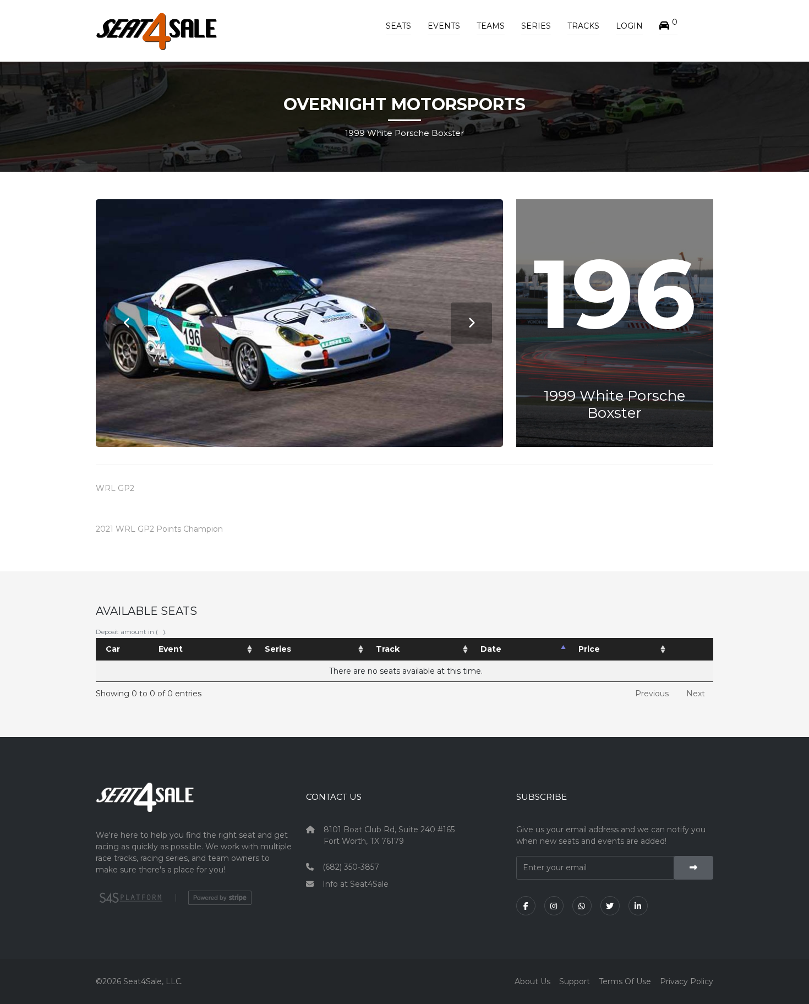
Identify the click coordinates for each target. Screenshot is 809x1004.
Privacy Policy (686, 981)
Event (170, 649)
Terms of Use (625, 981)
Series (536, 26)
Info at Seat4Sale (355, 884)
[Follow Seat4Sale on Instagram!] (554, 905)
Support (574, 981)
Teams (491, 26)
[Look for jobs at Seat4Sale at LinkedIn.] (638, 905)
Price (589, 649)
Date (490, 649)
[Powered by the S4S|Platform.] (129, 898)
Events (444, 26)
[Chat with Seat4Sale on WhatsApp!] (582, 905)
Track (388, 649)
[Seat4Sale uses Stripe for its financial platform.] (220, 898)
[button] (668, 26)
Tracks (583, 26)
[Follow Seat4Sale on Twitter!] (610, 905)
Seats (398, 26)
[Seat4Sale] (194, 805)
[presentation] (127, 322)
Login (629, 26)
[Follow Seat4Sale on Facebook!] (525, 905)
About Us (532, 981)
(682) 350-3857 (350, 867)
